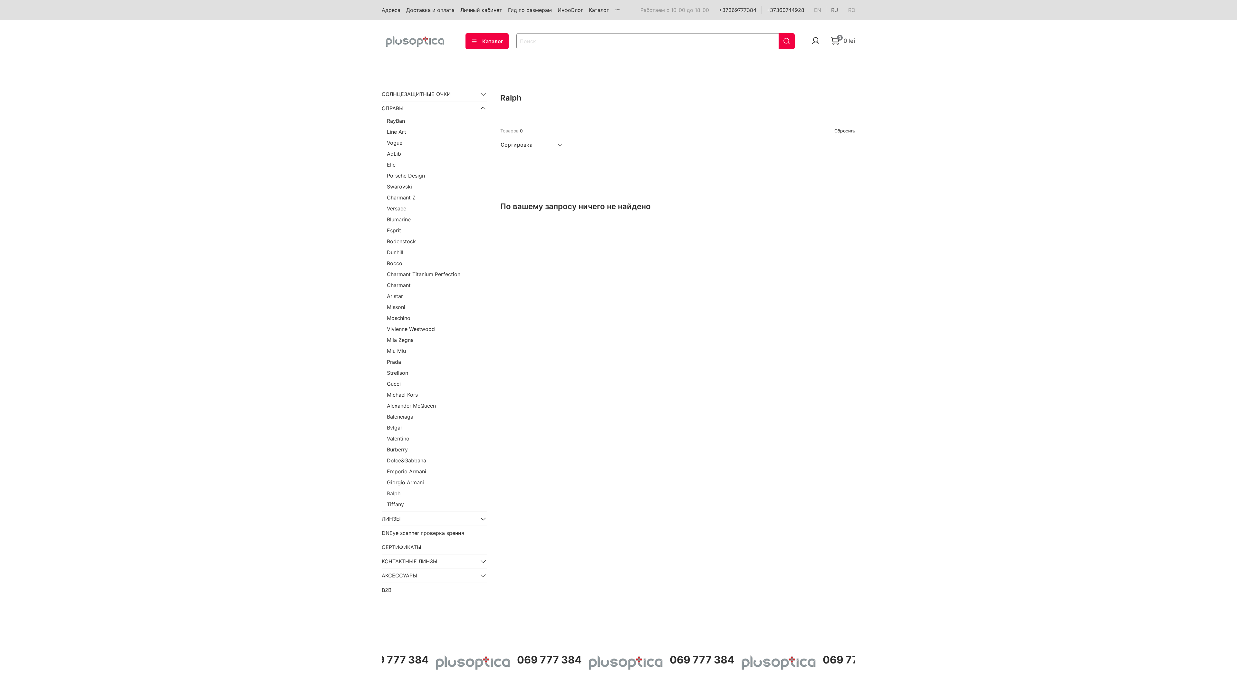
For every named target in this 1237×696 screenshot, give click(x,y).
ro (851, 10)
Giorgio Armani (405, 482)
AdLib (394, 153)
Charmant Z (401, 197)
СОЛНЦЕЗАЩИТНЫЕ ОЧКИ (416, 94)
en (817, 10)
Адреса (391, 10)
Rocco (394, 263)
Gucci (394, 384)
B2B (386, 590)
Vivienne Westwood (411, 329)
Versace (396, 208)
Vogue (394, 143)
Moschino (398, 318)
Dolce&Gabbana (406, 460)
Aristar (395, 296)
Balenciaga (400, 416)
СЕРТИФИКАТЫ (401, 547)
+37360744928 (785, 10)
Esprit (394, 230)
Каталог (599, 10)
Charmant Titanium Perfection (423, 274)
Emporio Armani (406, 471)
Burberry (397, 449)
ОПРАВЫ (393, 108)
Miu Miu (396, 351)
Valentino (398, 438)
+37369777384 (737, 10)
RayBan (396, 121)
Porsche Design (406, 175)
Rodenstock (401, 241)
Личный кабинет (481, 10)
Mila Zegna (400, 340)
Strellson (397, 373)
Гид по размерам (530, 10)
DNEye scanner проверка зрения (423, 533)
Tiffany (395, 504)
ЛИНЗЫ (391, 519)
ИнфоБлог (570, 10)
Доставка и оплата (430, 10)
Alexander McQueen (411, 405)
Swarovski (399, 186)
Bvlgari (395, 427)
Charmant (399, 285)
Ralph (393, 493)
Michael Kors (402, 395)
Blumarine (399, 219)
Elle (391, 164)
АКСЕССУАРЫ (399, 575)
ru (834, 10)
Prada (394, 362)
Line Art (396, 132)
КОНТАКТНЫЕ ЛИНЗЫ (409, 561)
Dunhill (395, 252)
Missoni (396, 307)
